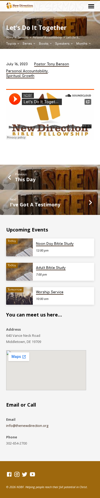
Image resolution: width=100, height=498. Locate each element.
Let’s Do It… (73, 37)
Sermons (23, 37)
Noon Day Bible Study (55, 244)
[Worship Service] (19, 296)
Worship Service (49, 292)
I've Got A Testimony (35, 204)
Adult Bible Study (51, 268)
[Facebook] (9, 474)
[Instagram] (17, 474)
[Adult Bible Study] (19, 272)
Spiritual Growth (20, 76)
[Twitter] (25, 474)
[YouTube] (32, 474)
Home (9, 37)
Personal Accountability (47, 37)
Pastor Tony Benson (51, 64)
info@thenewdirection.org (27, 425)
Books (44, 43)
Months (82, 43)
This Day (25, 179)
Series (28, 43)
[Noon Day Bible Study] (19, 247)
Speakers (62, 43)
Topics (11, 43)
